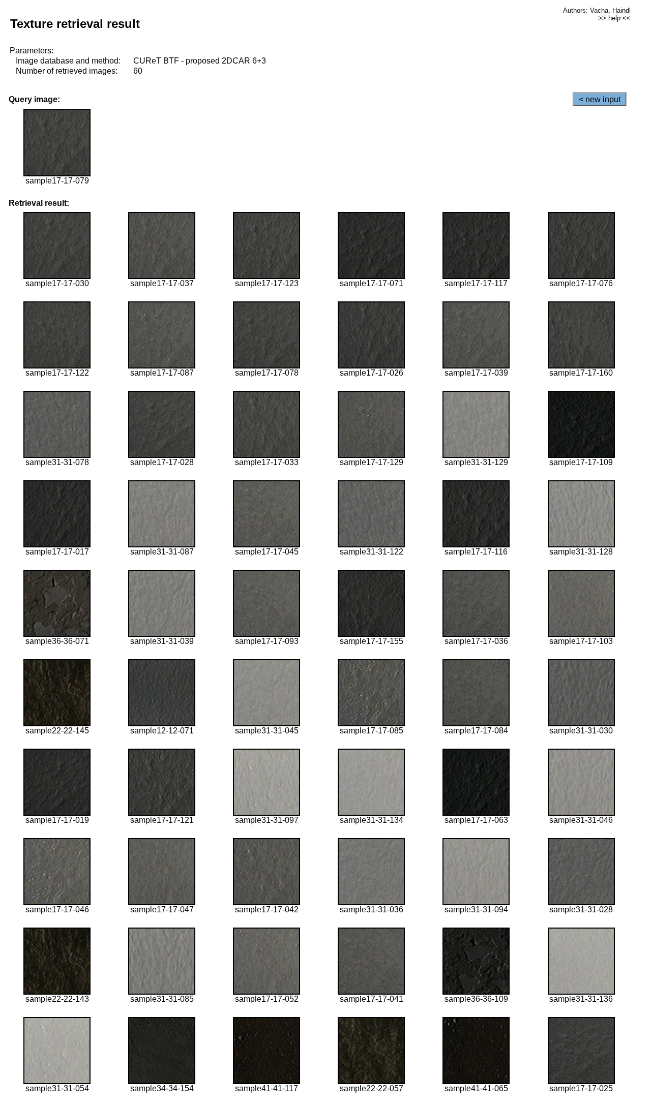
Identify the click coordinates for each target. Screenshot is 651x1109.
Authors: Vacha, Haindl (597, 10)
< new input (599, 99)
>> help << (614, 18)
